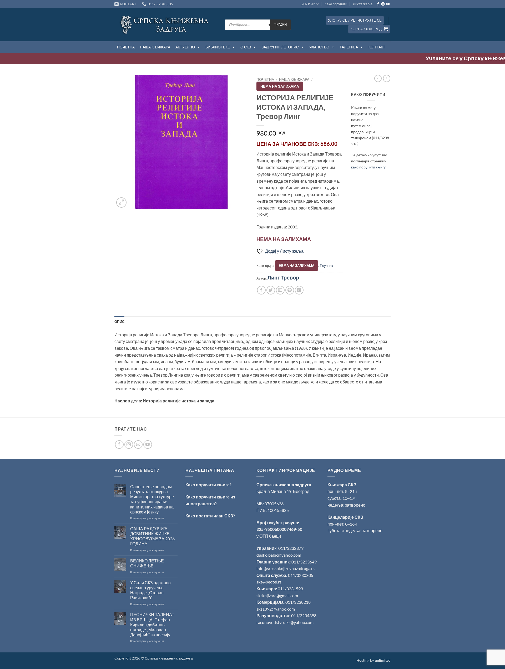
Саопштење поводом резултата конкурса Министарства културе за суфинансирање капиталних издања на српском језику (152, 499)
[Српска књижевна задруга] (165, 25)
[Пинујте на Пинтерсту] (289, 290)
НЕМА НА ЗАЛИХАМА (279, 86)
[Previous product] (386, 78)
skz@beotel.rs (268, 581)
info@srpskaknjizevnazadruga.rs (285, 568)
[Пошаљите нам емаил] (138, 444)
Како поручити (336, 4)
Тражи (280, 24)
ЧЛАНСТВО (319, 47)
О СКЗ (245, 47)
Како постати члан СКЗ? (210, 515)
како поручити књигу (368, 167)
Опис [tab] (119, 321)
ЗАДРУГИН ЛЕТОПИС (280, 47)
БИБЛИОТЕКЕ (217, 47)
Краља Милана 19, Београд (282, 491)
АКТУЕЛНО (185, 47)
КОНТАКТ (376, 47)
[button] (355, 20)
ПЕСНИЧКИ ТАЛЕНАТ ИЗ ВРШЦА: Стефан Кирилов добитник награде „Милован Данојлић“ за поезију (152, 624)
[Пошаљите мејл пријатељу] (280, 290)
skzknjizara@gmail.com (277, 595)
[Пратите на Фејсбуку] (378, 4)
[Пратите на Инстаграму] (383, 4)
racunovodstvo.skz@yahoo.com (285, 622)
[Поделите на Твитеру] (270, 290)
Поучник (326, 265)
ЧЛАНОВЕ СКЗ (299, 144)
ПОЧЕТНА (126, 47)
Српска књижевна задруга (283, 484)
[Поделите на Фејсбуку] (261, 290)
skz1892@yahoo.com (275, 608)
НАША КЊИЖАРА (155, 47)
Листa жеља (362, 4)
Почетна (265, 79)
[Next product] (378, 78)
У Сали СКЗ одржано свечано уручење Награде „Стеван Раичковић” (150, 590)
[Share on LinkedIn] (299, 290)
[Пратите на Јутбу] (388, 4)
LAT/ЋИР (307, 4)
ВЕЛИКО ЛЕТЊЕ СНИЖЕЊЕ (147, 563)
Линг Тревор (283, 277)
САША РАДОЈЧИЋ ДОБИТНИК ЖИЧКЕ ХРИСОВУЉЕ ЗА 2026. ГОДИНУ (152, 536)
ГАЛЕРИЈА (349, 47)
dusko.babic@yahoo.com (278, 554)
